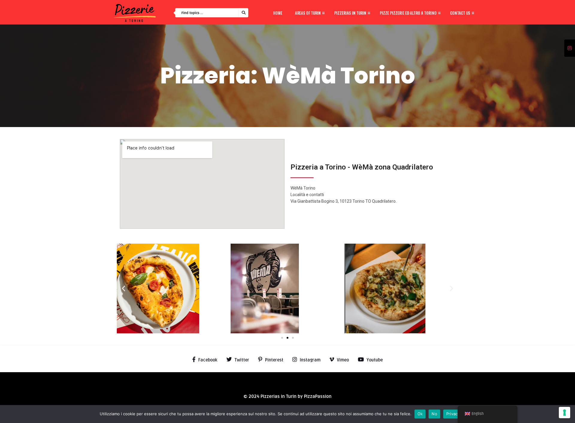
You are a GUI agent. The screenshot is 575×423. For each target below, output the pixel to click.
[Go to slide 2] (287, 338)
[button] (123, 288)
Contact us (460, 13)
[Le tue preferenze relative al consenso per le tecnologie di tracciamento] (564, 412)
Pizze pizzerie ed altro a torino (408, 13)
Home (277, 13)
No (434, 413)
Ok (420, 413)
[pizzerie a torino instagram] (570, 48)
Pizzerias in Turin (350, 13)
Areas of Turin (308, 13)
